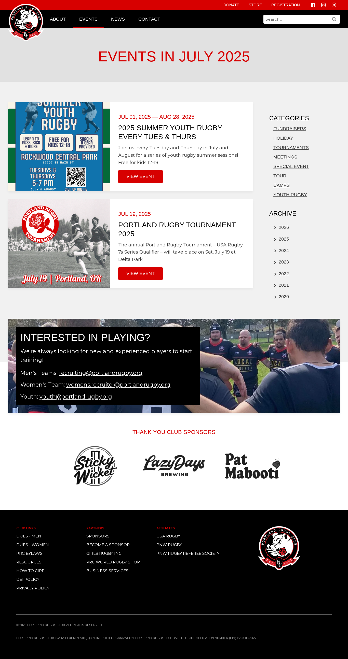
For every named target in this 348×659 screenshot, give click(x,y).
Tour (279, 175)
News (118, 19)
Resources (29, 562)
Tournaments (291, 147)
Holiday (283, 138)
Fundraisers (289, 128)
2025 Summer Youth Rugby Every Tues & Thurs (170, 132)
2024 (283, 250)
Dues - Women (32, 544)
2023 (283, 262)
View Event (140, 176)
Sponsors (98, 536)
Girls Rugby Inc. (104, 553)
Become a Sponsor (108, 544)
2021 (283, 285)
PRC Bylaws (29, 553)
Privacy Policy (32, 588)
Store (255, 5)
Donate (231, 5)
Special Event (291, 166)
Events (88, 19)
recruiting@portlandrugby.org (100, 373)
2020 (283, 296)
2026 (283, 227)
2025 (283, 239)
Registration (285, 5)
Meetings (285, 157)
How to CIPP (30, 570)
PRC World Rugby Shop (113, 562)
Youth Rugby (290, 194)
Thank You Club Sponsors (174, 432)
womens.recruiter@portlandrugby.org (118, 384)
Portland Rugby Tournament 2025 (177, 229)
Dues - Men (28, 536)
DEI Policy (27, 579)
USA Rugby (168, 536)
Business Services (107, 570)
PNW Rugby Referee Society (187, 553)
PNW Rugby (169, 544)
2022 (283, 273)
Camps (281, 185)
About (58, 19)
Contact (149, 19)
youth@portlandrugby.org (75, 396)
